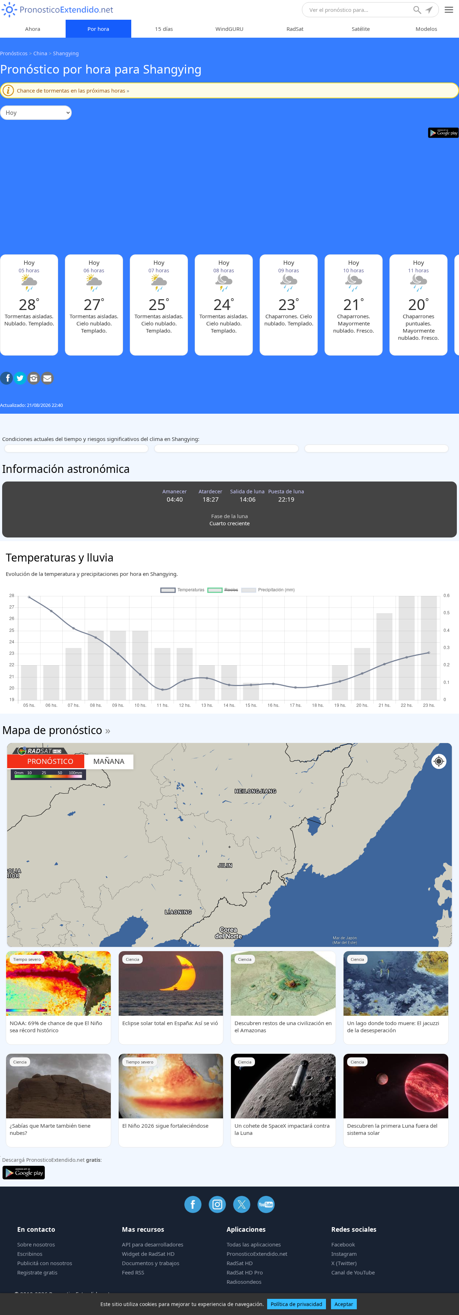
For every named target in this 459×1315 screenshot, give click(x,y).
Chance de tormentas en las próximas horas (73, 90)
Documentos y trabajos (150, 1263)
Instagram (344, 1253)
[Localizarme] (429, 11)
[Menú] (449, 10)
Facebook (343, 1244)
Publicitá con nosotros (44, 1263)
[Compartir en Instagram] (33, 378)
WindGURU (229, 28)
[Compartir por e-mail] (47, 378)
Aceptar (344, 1304)
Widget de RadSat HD (148, 1253)
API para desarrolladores (152, 1244)
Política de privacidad (296, 1304)
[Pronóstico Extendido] (57, 10)
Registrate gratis (37, 1272)
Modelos (426, 28)
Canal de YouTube (353, 1272)
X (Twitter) (344, 1263)
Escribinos (29, 1253)
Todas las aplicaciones (254, 1244)
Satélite (361, 28)
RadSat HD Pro (245, 1272)
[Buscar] (418, 11)
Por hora (98, 28)
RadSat (295, 28)
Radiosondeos (244, 1281)
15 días (164, 28)
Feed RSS (133, 1272)
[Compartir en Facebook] (6, 378)
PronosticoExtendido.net (257, 1253)
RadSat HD (240, 1263)
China (40, 53)
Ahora (32, 28)
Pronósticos (14, 53)
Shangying (66, 53)
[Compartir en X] (20, 378)
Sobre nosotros (36, 1244)
